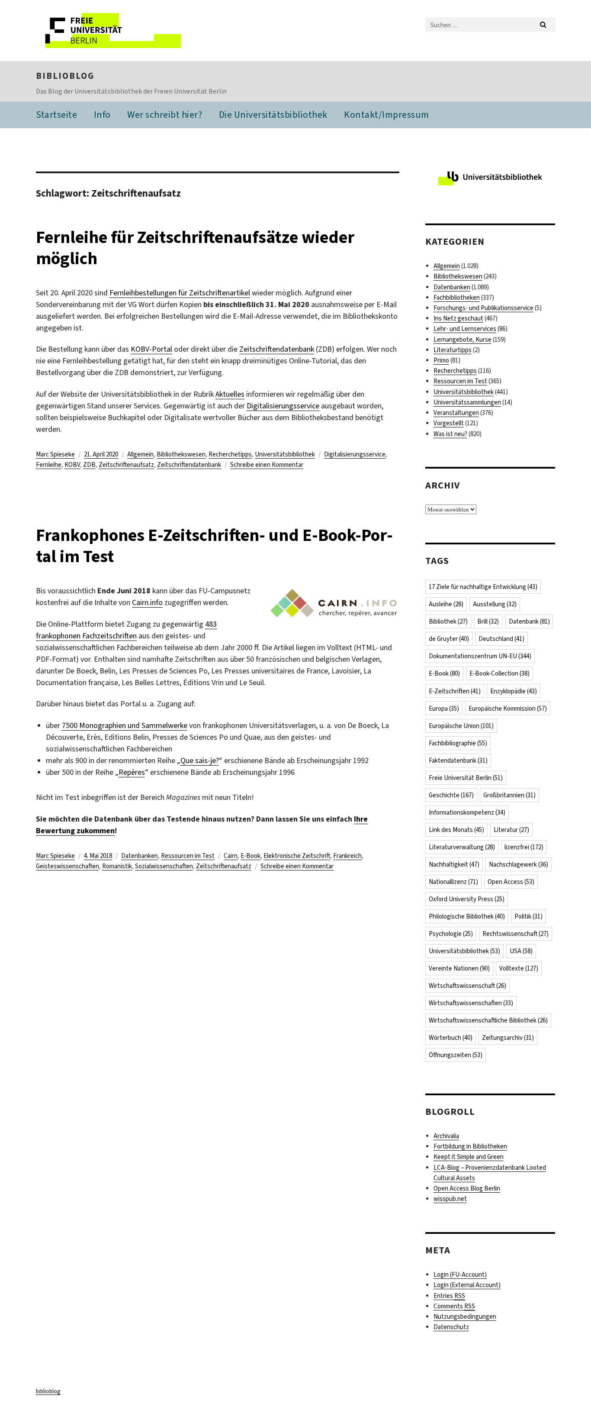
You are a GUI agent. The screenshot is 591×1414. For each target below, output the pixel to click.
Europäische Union (461, 726)
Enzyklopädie (513, 691)
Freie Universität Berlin (466, 777)
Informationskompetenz (467, 812)
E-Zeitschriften (455, 691)
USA (521, 951)
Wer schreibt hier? (164, 114)
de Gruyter (449, 638)
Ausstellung (495, 604)
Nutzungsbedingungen (465, 1316)
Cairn (231, 855)
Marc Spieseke (55, 454)
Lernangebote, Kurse (462, 339)
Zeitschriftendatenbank (276, 349)
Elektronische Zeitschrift (296, 855)
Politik (528, 916)
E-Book (250, 855)
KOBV (72, 464)
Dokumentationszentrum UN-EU (480, 656)
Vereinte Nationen (459, 968)
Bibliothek (448, 621)
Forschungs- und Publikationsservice (483, 308)
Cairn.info (147, 602)
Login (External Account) (467, 1285)
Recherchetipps (230, 454)
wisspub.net (450, 1198)
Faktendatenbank (458, 760)
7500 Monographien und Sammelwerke (124, 725)
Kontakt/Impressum (386, 114)
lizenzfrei (523, 847)
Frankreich (347, 855)
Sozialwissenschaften (164, 866)
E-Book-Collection (499, 673)
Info (102, 114)
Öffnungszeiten (455, 1055)
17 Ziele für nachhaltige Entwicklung (483, 586)
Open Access (511, 881)
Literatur (511, 829)
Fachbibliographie (458, 743)
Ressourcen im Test (188, 855)
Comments (454, 1306)
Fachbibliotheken (457, 297)
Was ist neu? (450, 434)
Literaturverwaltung (462, 847)
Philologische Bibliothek (467, 916)
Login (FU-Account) (460, 1274)
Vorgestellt (449, 423)
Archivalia (446, 1136)
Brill (488, 621)
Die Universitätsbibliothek (273, 114)
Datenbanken (139, 855)
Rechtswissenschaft (515, 933)
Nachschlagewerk (518, 864)
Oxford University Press (466, 899)
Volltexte (518, 968)
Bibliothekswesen (181, 454)
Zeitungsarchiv (508, 1037)
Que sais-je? (199, 760)
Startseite (56, 114)
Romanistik (117, 866)
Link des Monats (456, 829)
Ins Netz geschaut (458, 318)
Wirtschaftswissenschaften (471, 1003)
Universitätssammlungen (467, 402)
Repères (132, 772)
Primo (441, 360)
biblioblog (65, 76)
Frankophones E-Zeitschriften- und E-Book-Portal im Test (214, 546)
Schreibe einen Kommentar (266, 464)
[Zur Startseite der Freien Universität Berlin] (108, 30)
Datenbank (529, 621)
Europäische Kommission (508, 708)
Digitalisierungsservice (283, 406)
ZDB (89, 464)
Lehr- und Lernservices (465, 328)
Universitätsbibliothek (285, 454)
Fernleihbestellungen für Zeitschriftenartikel (179, 293)
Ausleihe (446, 604)
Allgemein (140, 454)
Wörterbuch (450, 1037)
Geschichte (451, 795)
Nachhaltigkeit (454, 864)
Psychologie (451, 933)
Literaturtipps (453, 350)
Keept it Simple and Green (469, 1156)
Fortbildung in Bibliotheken (470, 1146)
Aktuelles (229, 394)
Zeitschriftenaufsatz (126, 464)
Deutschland (501, 638)
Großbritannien (509, 795)
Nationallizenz (453, 881)
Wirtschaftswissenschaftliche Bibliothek (488, 1020)
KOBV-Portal (151, 349)
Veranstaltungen (456, 412)
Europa (444, 708)
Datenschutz (451, 1327)
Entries (449, 1295)
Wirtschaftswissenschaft (467, 985)
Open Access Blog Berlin (467, 1188)
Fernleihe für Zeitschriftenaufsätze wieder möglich (195, 248)
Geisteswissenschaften (67, 866)
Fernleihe (48, 464)
